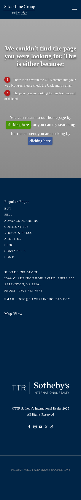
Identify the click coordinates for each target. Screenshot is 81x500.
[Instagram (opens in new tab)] (35, 426)
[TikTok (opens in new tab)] (52, 426)
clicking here (18, 124)
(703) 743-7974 (30, 290)
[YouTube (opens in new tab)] (40, 426)
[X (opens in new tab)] (46, 426)
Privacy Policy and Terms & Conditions (40, 469)
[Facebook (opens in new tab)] (29, 426)
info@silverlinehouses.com (44, 299)
